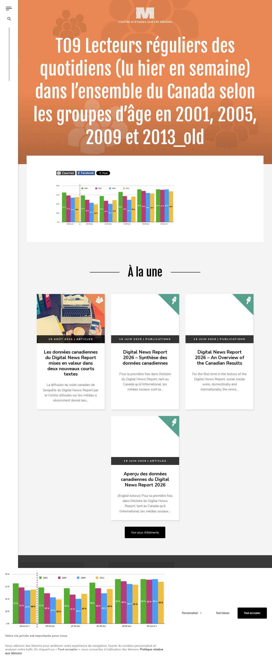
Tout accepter (252, 613)
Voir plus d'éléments (145, 532)
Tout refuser (223, 613)
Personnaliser (191, 613)
